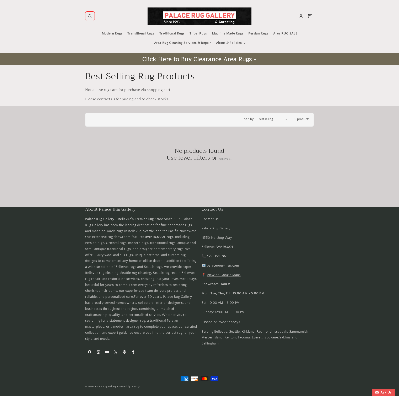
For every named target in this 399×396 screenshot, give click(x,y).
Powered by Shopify (128, 386)
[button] (90, 16)
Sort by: (249, 119)
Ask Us (385, 392)
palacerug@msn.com (223, 265)
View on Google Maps (223, 275)
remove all (226, 158)
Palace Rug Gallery (106, 386)
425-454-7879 (218, 256)
